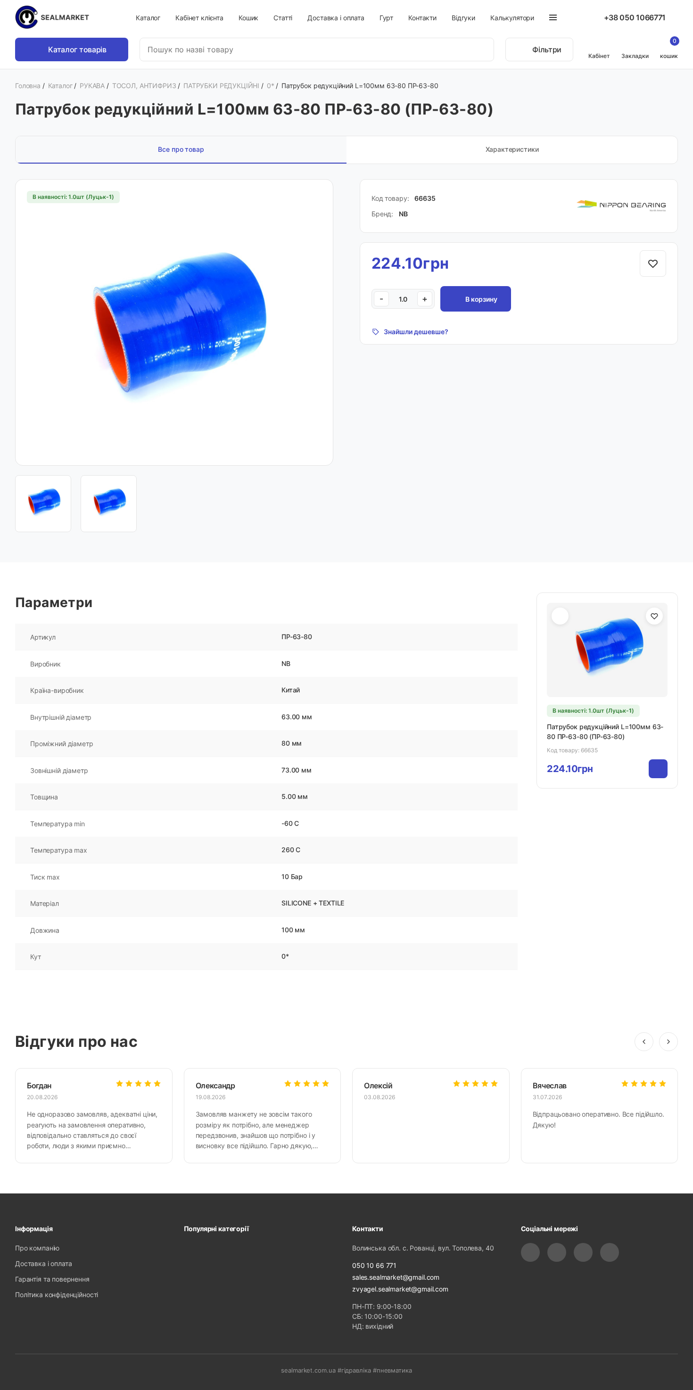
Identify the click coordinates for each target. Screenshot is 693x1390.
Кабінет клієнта (199, 18)
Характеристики (512, 149)
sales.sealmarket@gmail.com (395, 1277)
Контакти (422, 18)
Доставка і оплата (335, 18)
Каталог (148, 18)
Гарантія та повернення (52, 1279)
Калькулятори (512, 18)
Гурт (386, 18)
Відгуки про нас (76, 1041)
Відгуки (463, 18)
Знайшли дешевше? (416, 332)
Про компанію (37, 1248)
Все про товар (181, 149)
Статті (282, 18)
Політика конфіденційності (56, 1295)
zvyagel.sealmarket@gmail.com (400, 1289)
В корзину (481, 299)
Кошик (248, 18)
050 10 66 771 (374, 1265)
